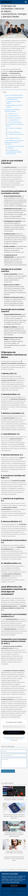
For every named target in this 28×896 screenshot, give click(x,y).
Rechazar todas (14, 893)
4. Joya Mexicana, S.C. (14, 120)
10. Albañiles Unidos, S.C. (14, 138)
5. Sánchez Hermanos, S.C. (15, 122)
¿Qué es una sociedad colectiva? (14, 95)
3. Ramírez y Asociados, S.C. (15, 118)
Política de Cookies (14, 882)
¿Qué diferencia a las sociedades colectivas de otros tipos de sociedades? (13, 142)
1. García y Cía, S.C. (12, 113)
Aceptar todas (14, 885)
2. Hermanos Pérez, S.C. (14, 115)
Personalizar (14, 889)
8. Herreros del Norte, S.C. (14, 132)
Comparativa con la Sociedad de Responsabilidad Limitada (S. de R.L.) (14, 151)
